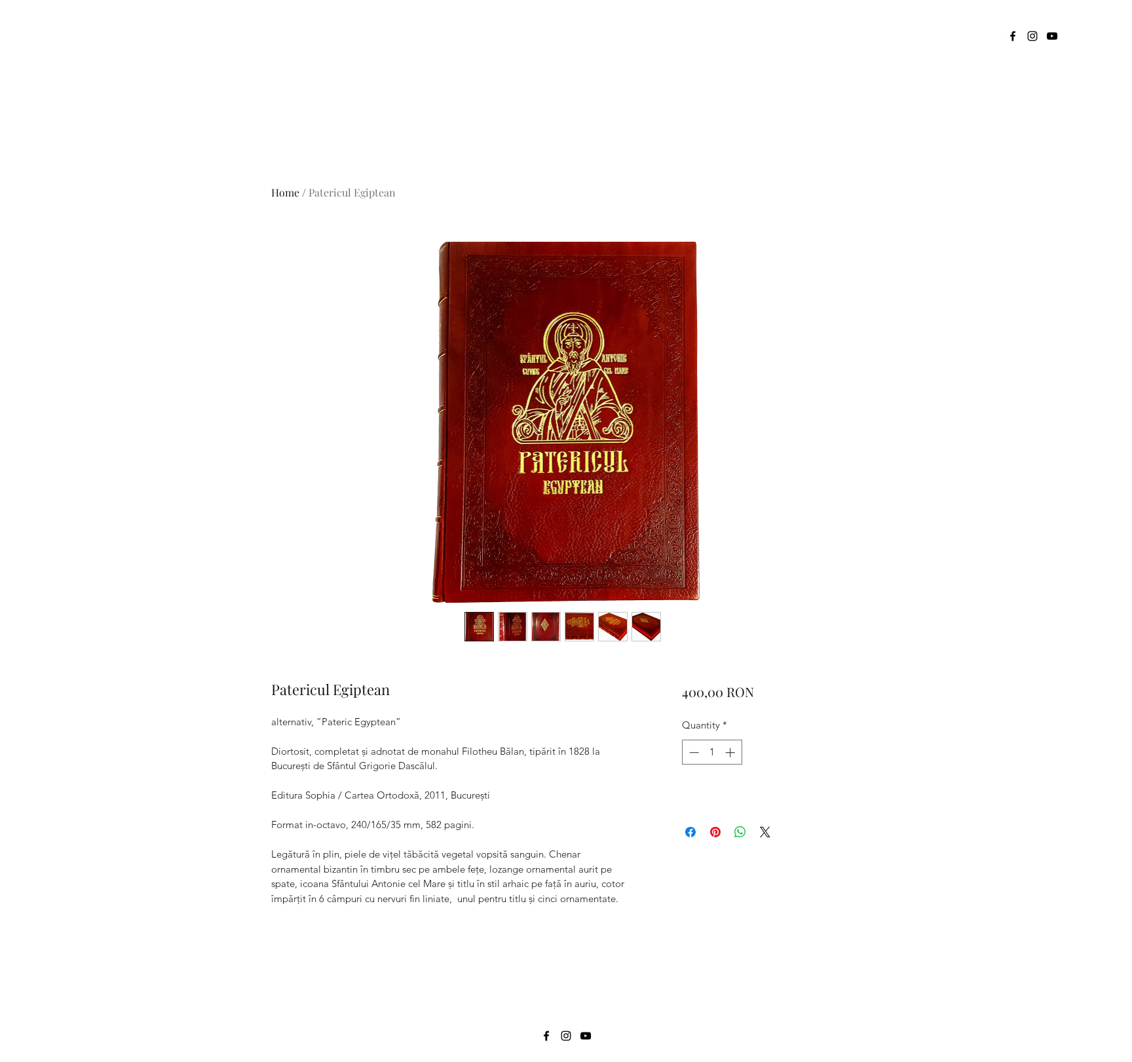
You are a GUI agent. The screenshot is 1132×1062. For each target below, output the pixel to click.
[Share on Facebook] (690, 832)
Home (285, 192)
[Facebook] (1012, 36)
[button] (1071, 35)
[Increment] (731, 752)
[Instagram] (1032, 36)
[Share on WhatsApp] (740, 832)
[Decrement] (693, 752)
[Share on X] (765, 832)
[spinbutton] (712, 752)
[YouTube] (1052, 36)
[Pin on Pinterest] (715, 832)
